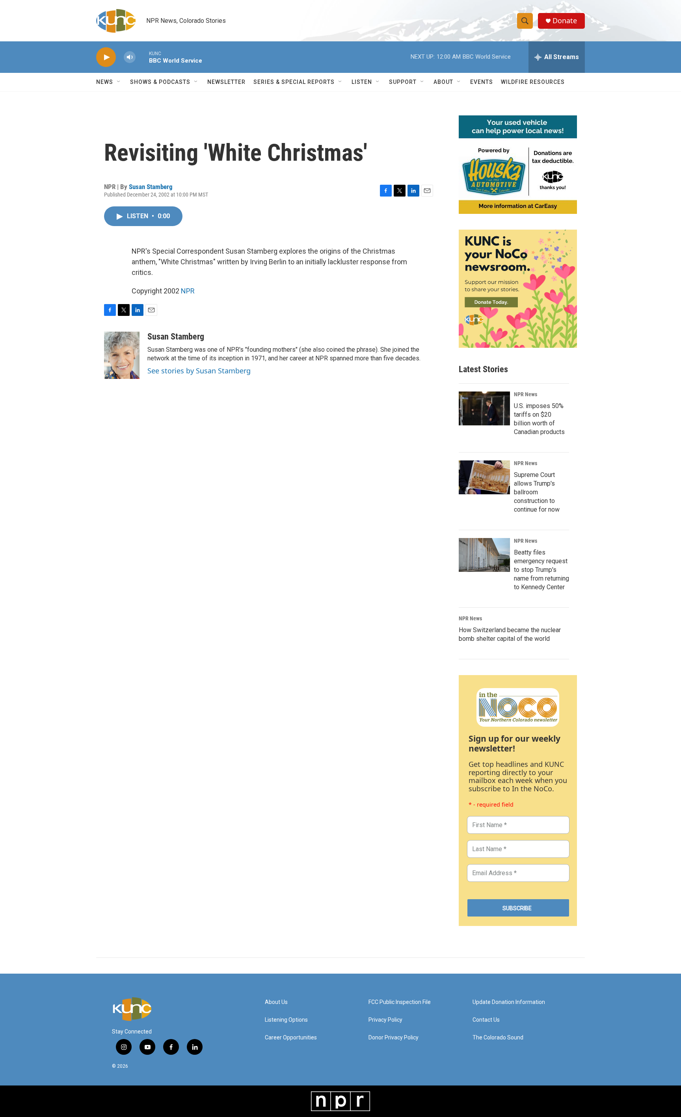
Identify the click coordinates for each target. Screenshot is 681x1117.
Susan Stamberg (151, 187)
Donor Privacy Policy (393, 1038)
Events (481, 82)
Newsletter (226, 82)
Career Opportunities (291, 1038)
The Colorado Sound (498, 1038)
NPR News (525, 394)
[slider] (142, 57)
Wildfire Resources (533, 82)
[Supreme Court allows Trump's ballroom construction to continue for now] (484, 477)
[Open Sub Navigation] (119, 82)
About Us (276, 1002)
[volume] (129, 57)
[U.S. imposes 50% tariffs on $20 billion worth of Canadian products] (484, 408)
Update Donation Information (509, 1002)
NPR (188, 291)
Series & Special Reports (294, 82)
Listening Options (286, 1020)
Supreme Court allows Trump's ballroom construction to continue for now (537, 492)
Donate (565, 21)
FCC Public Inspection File (399, 1002)
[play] (106, 57)
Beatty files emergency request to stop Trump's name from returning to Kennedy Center (541, 570)
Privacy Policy (385, 1020)
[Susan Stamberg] (122, 355)
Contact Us (486, 1020)
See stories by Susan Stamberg (199, 370)
